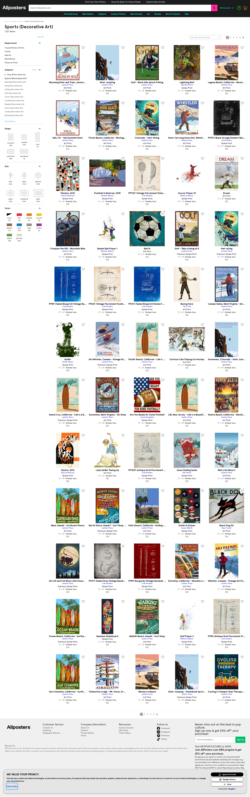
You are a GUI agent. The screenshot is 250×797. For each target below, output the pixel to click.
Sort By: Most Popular (200, 37)
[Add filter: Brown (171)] (9, 224)
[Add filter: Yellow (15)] (39, 214)
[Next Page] (243, 37)
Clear (34, 70)
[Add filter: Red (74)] (19, 214)
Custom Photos (118, 14)
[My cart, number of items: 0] (245, 8)
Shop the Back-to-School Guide (126, 2)
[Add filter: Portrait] (11, 137)
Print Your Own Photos (95, 2)
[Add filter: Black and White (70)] (9, 214)
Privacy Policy (12, 786)
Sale (187, 14)
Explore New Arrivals (155, 2)
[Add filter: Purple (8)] (39, 224)
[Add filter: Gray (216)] (29, 224)
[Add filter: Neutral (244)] (19, 234)
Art (6, 21)
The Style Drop (71, 14)
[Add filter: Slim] (38, 137)
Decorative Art (16, 21)
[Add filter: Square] (24, 137)
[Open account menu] (233, 8)
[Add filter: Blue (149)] (19, 224)
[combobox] (120, 8)
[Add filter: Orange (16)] (29, 214)
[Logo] (14, 8)
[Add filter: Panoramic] (24, 151)
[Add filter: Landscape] (10, 151)
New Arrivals (136, 14)
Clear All (40, 37)
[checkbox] (10, 177)
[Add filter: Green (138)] (9, 234)
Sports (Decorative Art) (34, 21)
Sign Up (240, 740)
